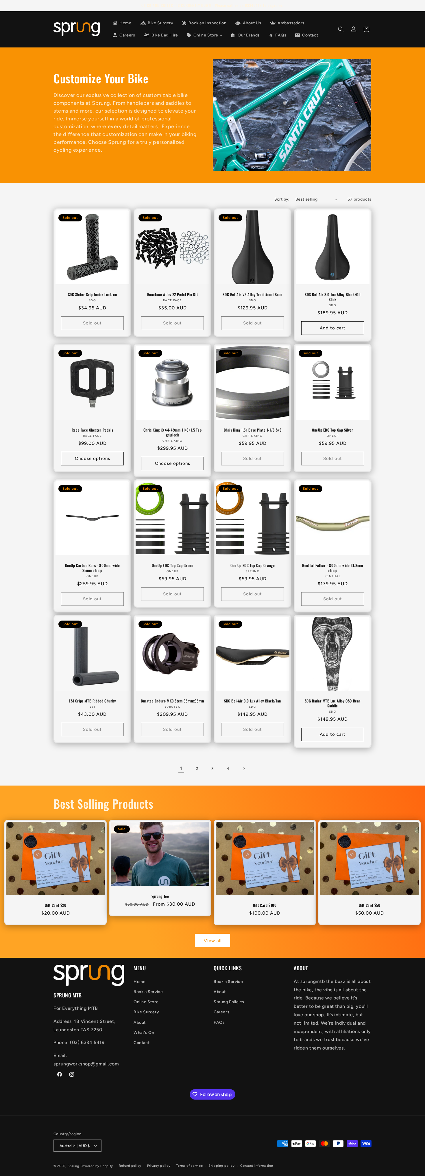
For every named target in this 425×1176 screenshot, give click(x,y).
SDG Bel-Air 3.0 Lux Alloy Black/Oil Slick (333, 297)
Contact (141, 1042)
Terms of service (189, 1166)
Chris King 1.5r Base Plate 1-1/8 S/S (253, 430)
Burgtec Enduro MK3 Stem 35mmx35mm (172, 700)
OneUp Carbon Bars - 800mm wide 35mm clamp (92, 568)
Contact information (256, 1166)
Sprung (74, 1166)
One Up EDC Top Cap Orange (252, 565)
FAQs (219, 1022)
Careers (221, 1012)
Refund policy (130, 1166)
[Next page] (243, 768)
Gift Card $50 (369, 905)
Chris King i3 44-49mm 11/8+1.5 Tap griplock (172, 432)
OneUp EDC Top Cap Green (172, 565)
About (140, 1022)
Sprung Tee (160, 896)
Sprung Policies (229, 1001)
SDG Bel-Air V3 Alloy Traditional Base (252, 294)
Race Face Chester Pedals (92, 430)
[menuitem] (122, 23)
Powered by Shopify (97, 1166)
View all (212, 940)
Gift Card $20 (55, 905)
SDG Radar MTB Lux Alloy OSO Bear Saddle (333, 703)
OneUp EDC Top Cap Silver (332, 430)
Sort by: (282, 199)
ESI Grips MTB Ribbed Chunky (92, 700)
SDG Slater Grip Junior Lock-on (92, 294)
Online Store (146, 1001)
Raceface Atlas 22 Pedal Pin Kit (172, 294)
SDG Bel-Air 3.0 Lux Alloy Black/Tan (252, 700)
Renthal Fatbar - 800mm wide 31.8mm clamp (332, 568)
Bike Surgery (146, 1012)
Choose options (92, 458)
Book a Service (148, 991)
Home (139, 981)
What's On (144, 1032)
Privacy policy (159, 1166)
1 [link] (181, 768)
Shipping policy (221, 1166)
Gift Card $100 (264, 905)
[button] (341, 29)
